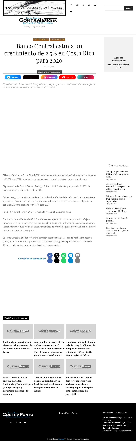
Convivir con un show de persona (117, 219)
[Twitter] (95, 5)
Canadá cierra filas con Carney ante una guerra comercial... (117, 230)
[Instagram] (77, 5)
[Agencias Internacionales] (118, 46)
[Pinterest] (83, 5)
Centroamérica (57, 40)
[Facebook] (71, 5)
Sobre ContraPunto (68, 413)
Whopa (61, 439)
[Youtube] (71, 11)
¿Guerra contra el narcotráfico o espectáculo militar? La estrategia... (118, 186)
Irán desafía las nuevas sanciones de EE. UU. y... (116, 209)
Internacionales (41, 40)
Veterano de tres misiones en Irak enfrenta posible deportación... (119, 199)
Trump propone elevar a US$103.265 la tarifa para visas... (117, 174)
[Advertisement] (49, 148)
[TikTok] (89, 5)
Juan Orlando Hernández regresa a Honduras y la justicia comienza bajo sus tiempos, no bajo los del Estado (48, 384)
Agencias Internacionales (118, 59)
